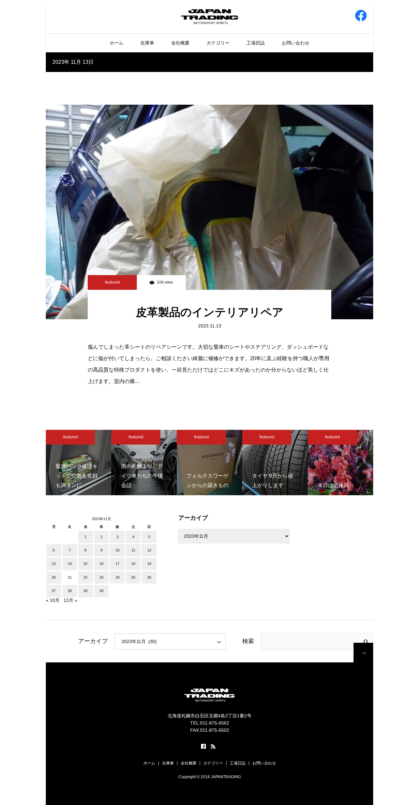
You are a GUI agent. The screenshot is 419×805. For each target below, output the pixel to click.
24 (117, 577)
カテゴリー (218, 42)
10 (117, 550)
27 (54, 591)
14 (70, 564)
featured (112, 282)
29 (85, 591)
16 (101, 564)
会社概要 (180, 42)
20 (54, 577)
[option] (78, 462)
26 (149, 577)
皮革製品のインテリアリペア (209, 312)
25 (133, 577)
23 (101, 577)
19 (149, 564)
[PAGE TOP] (363, 652)
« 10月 (53, 600)
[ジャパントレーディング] (209, 16)
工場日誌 (255, 42)
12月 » (70, 600)
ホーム (116, 42)
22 (85, 577)
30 (101, 591)
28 (70, 591)
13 (54, 564)
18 (133, 564)
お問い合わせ (295, 42)
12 (149, 550)
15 (85, 564)
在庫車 (147, 42)
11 (133, 550)
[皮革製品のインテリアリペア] (209, 212)
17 (117, 564)
